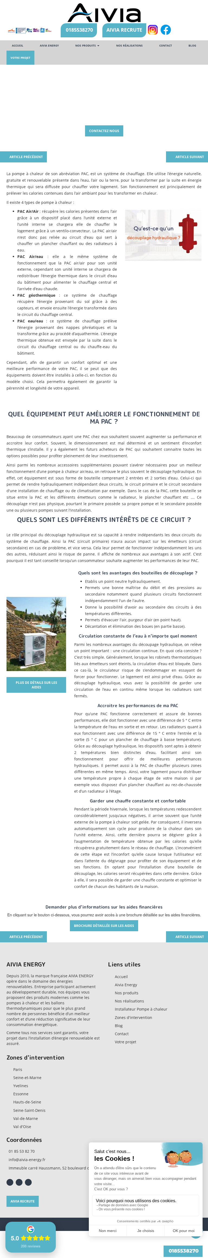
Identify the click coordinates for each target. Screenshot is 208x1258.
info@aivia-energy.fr (27, 1159)
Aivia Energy (126, 984)
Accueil (17, 45)
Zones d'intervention (133, 1017)
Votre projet (20, 58)
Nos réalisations (129, 45)
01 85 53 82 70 (22, 1151)
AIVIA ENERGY (49, 45)
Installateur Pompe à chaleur (141, 1009)
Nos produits (86, 45)
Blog (192, 45)
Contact (165, 45)
